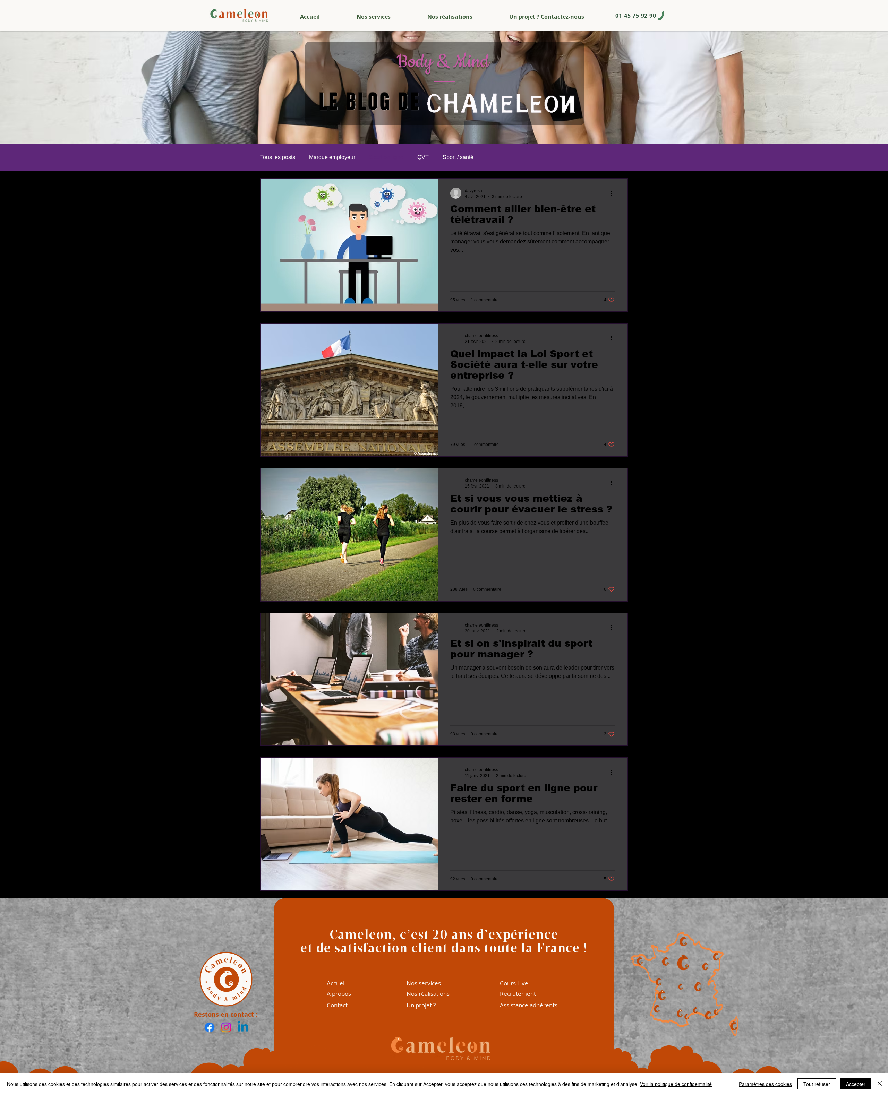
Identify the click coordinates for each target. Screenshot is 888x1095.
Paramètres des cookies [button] (765, 1083)
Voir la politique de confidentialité (676, 1083)
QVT (423, 157)
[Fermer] (880, 1083)
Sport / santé (458, 157)
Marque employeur (332, 157)
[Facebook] (209, 1027)
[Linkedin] (242, 1027)
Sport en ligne (386, 157)
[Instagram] (226, 1027)
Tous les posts (277, 157)
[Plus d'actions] (613, 193)
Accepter (855, 1083)
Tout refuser (816, 1083)
